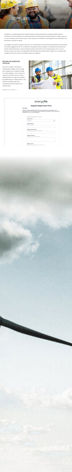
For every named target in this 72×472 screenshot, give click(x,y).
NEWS (59, 2)
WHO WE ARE (29, 2)
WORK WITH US (50, 2)
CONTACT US (67, 2)
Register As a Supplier (9, 89)
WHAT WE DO (39, 2)
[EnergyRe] (7, 3)
